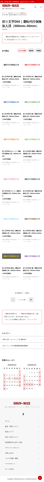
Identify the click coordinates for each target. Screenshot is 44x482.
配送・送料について (11, 426)
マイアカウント (10, 464)
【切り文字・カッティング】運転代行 (16, 13)
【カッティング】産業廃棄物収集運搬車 (15, 346)
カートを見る (9, 469)
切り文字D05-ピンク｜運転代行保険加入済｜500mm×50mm (11, 193)
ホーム (3, 13)
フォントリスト (32, 319)
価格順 (31, 50)
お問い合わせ (9, 453)
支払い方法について (11, 437)
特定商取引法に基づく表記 (13, 442)
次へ (31, 299)
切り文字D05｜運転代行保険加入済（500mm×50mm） (14, 14)
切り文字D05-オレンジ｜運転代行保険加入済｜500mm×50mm (11, 153)
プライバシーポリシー (12, 448)
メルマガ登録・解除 (11, 458)
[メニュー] (41, 7)
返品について (9, 431)
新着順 (39, 50)
